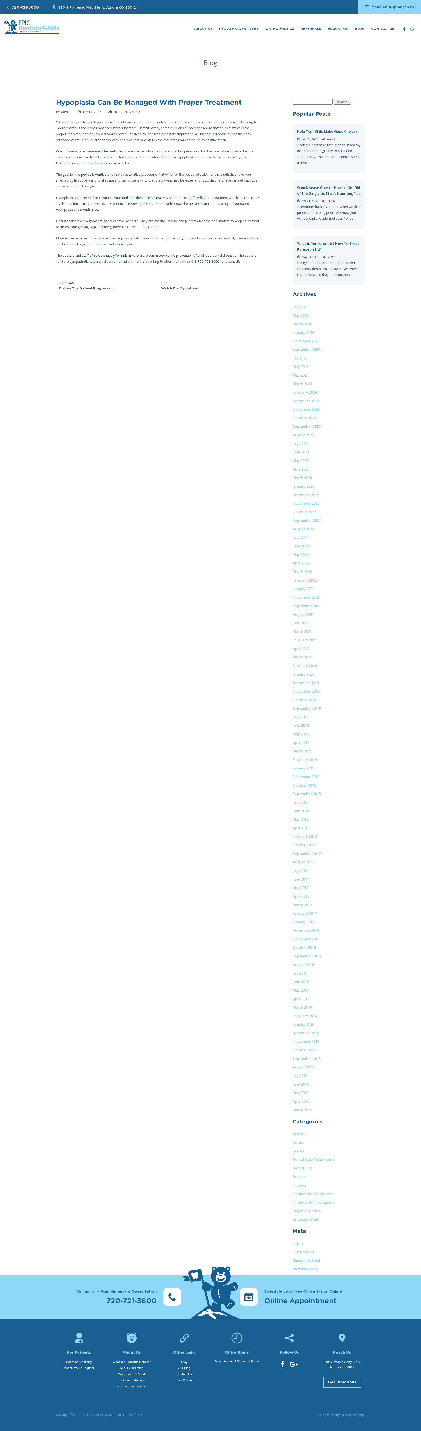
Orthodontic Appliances (313, 1193)
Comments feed (306, 1260)
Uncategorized (130, 112)
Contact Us (382, 28)
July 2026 (300, 306)
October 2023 (304, 418)
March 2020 (302, 657)
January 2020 (303, 674)
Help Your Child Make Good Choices (327, 131)
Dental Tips (302, 1168)
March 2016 (302, 1007)
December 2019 (306, 682)
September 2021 (307, 605)
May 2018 (301, 819)
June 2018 (301, 810)
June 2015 (301, 1084)
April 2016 (301, 998)
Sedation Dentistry (79, 1362)
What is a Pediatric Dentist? (131, 1362)
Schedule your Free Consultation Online (303, 1297)
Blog (360, 28)
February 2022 (305, 580)
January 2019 (303, 768)
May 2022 (301, 554)
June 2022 (301, 546)
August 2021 (303, 614)
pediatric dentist (93, 174)
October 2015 (304, 1050)
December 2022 (306, 494)
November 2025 (306, 341)
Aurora (299, 1142)
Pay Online (184, 1380)
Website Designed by (341, 1415)
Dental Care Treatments (314, 1159)
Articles (299, 1134)
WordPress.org (305, 1269)
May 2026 (301, 315)
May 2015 (301, 1092)
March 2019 (302, 751)
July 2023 (300, 443)
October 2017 (304, 845)
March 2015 (302, 1109)
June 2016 (301, 981)
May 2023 (301, 460)
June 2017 (301, 879)
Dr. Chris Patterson (131, 1380)
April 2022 (301, 563)
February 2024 (305, 392)
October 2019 (304, 699)
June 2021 (301, 623)
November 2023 (306, 409)
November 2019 (306, 691)
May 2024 (301, 375)
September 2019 (307, 708)
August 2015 (303, 1067)
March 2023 (302, 477)
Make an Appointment (392, 7)
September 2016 (307, 956)
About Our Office (131, 1368)
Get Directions (342, 1382)
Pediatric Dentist (307, 1210)
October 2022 (304, 511)
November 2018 (306, 776)
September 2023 (307, 426)
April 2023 (301, 469)
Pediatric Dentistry (239, 28)
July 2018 (300, 802)
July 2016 (300, 973)
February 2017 (305, 913)
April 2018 (301, 828)
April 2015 (301, 1101)
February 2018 (305, 836)
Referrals (311, 28)
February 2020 (305, 665)
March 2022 (302, 571)
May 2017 (301, 887)
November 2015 (306, 1041)
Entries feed (303, 1252)
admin (65, 112)
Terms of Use (132, 1415)
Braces (298, 1151)
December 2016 (306, 930)
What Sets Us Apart (131, 1374)
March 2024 (302, 383)
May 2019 (301, 734)
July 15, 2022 (92, 112)
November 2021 (306, 597)
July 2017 (300, 870)
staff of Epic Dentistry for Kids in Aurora (112, 255)
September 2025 (307, 349)
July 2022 (300, 537)
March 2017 (302, 904)
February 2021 (305, 640)
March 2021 (302, 631)
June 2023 (301, 452)
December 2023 (306, 400)
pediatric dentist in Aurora (141, 197)
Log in (298, 1243)
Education (338, 28)
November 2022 (306, 503)
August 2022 (303, 529)
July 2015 (300, 1075)
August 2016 (303, 964)
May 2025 (301, 366)
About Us (203, 28)
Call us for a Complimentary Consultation (116, 1297)
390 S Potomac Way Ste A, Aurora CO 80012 (96, 7)
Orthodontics (280, 28)
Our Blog (184, 1368)
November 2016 (306, 939)
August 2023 (303, 435)
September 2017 (307, 853)
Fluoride (300, 1185)
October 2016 (304, 947)
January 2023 (303, 486)
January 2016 (303, 1024)
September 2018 (307, 793)
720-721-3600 (25, 7)
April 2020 (301, 648)
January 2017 (303, 922)
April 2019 (301, 742)
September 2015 (307, 1058)
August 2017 (303, 862)
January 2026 (303, 332)
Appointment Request (79, 1368)
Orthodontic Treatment (313, 1202)
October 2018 (304, 785)
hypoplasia (222, 128)
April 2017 (301, 896)
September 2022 (307, 520)
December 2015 (306, 1033)
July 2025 (300, 358)
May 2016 (301, 990)
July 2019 (300, 717)
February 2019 (305, 759)
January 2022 (303, 588)
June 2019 (301, 725)
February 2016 (305, 1016)
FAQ (184, 1362)
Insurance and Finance (132, 1386)
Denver (299, 1176)
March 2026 (302, 324)
